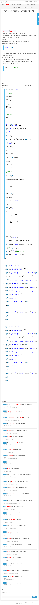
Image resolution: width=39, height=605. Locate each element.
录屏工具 (19, 7)
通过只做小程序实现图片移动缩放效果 (16, 455)
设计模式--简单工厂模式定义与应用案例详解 (18, 538)
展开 (38, 19)
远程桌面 (31, 7)
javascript (21, 12)
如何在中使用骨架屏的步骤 (14, 576)
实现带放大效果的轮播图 (14, 462)
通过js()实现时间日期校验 (14, 449)
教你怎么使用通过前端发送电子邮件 (16, 525)
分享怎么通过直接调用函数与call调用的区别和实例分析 (20, 500)
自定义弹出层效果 (13, 468)
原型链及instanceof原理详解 (15, 436)
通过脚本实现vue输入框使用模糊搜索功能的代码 (19, 474)
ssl (27, 7)
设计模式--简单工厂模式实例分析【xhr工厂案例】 (19, 544)
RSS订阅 (35, 1)
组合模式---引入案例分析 (14, 557)
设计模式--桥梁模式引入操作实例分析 (16, 551)
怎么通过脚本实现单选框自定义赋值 (18, 417)
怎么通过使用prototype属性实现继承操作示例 (18, 493)
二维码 (24, 4)
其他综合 (4, 506)
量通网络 (25, 602)
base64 (24, 7)
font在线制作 (14, 7)
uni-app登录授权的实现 (14, 519)
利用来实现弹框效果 (15, 411)
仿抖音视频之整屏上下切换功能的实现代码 (18, 570)
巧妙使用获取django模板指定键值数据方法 (17, 487)
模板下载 (13, 4)
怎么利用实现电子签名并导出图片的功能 (19, 404)
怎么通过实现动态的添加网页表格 (16, 423)
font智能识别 (19, 4)
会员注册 (30, 1)
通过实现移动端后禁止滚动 (15, 443)
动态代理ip (33, 4)
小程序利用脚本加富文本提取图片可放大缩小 (18, 481)
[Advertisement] (20, 23)
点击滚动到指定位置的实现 (14, 532)
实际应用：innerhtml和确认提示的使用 (17, 430)
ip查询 (28, 4)
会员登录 (26, 1)
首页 (3, 4)
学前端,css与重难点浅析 (14, 583)
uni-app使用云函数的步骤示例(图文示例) (17, 513)
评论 (34, 596)
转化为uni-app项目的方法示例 (15, 506)
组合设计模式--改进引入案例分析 (15, 564)
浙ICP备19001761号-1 (19, 603)
